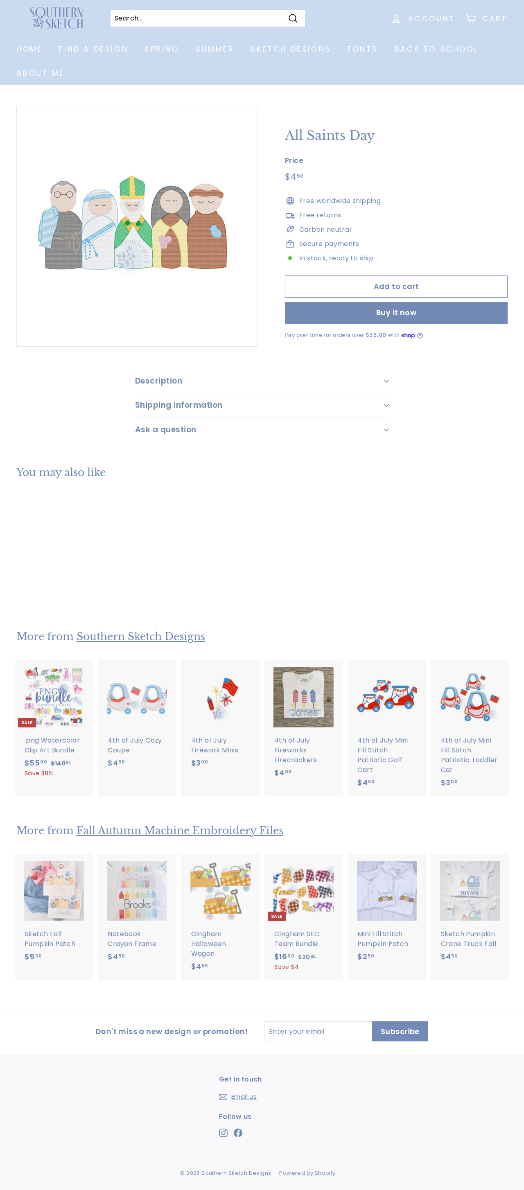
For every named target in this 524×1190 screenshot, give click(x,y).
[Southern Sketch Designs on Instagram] (223, 1132)
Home (29, 49)
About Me (40, 73)
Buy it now (396, 312)
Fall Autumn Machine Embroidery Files (180, 830)
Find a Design (93, 49)
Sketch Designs (291, 49)
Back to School (436, 49)
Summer (215, 49)
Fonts (363, 49)
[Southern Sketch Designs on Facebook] (238, 1132)
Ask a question (165, 429)
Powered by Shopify (307, 1173)
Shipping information (179, 405)
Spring (162, 49)
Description (158, 380)
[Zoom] (137, 226)
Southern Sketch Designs (141, 636)
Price (294, 160)
